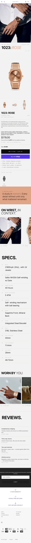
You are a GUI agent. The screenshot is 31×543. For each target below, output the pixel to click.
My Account (18, 511)
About (2, 511)
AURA (6, 539)
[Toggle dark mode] (4, 2)
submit (16, 481)
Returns (17, 513)
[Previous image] (2, 80)
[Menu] (1, 1)
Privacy (11, 539)
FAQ (2, 516)
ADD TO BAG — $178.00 (15, 151)
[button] (4, 105)
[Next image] (29, 80)
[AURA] (15, 1)
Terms (16, 539)
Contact (3, 513)
